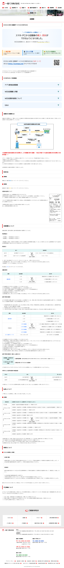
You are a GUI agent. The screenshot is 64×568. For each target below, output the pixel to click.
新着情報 (52, 7)
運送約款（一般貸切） (31, 561)
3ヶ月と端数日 (24, 329)
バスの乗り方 (9, 523)
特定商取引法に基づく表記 (53, 563)
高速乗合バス (15, 7)
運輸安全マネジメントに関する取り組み (12, 563)
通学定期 (9, 318)
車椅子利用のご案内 (38, 523)
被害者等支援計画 (41, 563)
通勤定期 (8, 279)
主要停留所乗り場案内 (53, 523)
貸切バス (44, 7)
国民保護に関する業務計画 (43, 561)
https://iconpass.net (16, 63)
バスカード (38, 517)
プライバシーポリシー (10, 561)
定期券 (24, 517)
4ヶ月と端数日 (24, 332)
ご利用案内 (24, 523)
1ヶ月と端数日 (24, 324)
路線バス (24, 7)
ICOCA (9, 517)
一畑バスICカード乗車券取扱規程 (29, 563)
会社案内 (60, 7)
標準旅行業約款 (54, 561)
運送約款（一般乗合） (21, 561)
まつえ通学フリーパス (9, 334)
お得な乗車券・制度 (53, 517)
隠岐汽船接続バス (34, 7)
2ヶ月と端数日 (24, 326)
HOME (6, 7)
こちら (7, 266)
